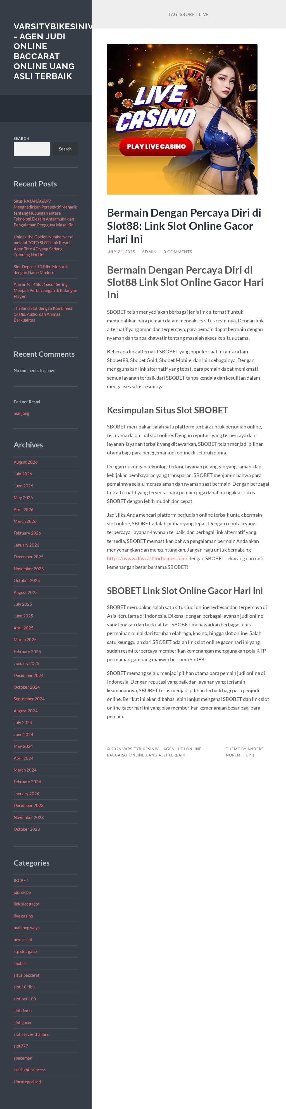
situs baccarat (27, 975)
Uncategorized (27, 1081)
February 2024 (27, 781)
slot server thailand (31, 1034)
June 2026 (23, 485)
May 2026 (23, 497)
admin (149, 252)
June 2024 (23, 734)
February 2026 (27, 532)
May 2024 (23, 746)
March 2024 (25, 769)
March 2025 (25, 639)
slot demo (23, 1010)
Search (22, 138)
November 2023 (29, 817)
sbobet (20, 963)
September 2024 (29, 698)
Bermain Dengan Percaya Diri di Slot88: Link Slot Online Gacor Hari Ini (184, 225)
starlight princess (30, 1069)
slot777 (21, 1045)
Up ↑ (250, 755)
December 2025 (29, 556)
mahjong (21, 413)
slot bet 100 (25, 998)
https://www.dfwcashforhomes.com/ (147, 558)
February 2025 (27, 651)
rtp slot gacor (26, 951)
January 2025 (26, 663)
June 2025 (23, 615)
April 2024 (24, 758)
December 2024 (29, 675)
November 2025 (29, 568)
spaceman (23, 1057)
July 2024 (23, 722)
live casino (23, 915)
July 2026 (23, 473)
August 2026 (26, 461)
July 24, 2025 (121, 252)
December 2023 (29, 805)
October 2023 (27, 829)
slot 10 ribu (24, 986)
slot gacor (23, 1022)
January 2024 (26, 793)
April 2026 (24, 509)
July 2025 (23, 604)
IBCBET (21, 880)
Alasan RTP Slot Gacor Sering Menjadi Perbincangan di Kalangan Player (45, 290)
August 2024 (26, 710)
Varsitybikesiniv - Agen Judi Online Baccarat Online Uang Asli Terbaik (53, 51)
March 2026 (25, 521)
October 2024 (27, 686)
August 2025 (26, 592)
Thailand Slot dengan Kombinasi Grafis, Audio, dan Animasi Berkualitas (43, 314)
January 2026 (26, 544)
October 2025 (27, 580)
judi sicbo (22, 892)
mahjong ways (27, 927)
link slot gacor (26, 903)
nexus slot (23, 939)
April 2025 (24, 627)
